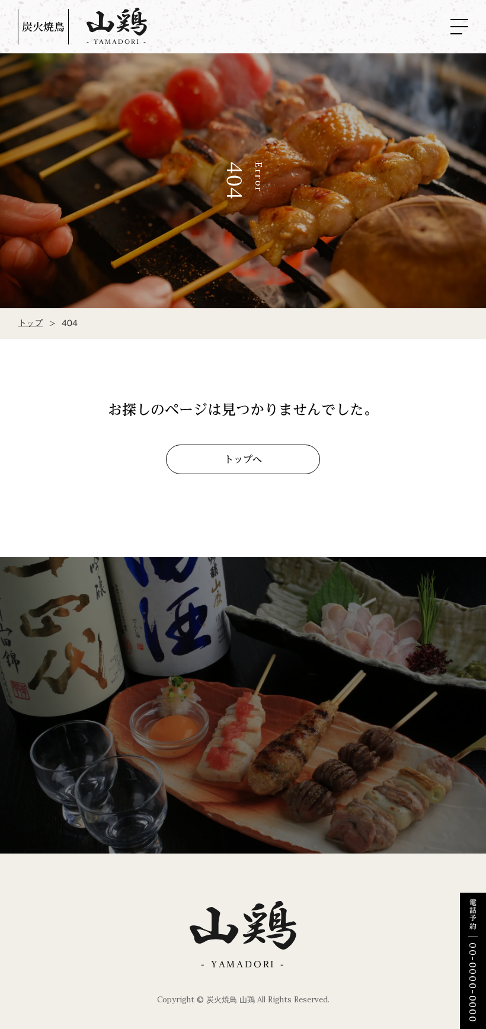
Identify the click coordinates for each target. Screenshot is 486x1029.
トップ (30, 324)
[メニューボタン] (459, 26)
